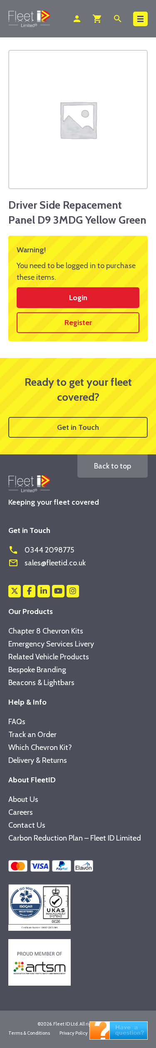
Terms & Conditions (29, 1033)
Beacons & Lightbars (41, 682)
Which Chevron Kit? (40, 747)
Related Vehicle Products (48, 656)
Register (78, 322)
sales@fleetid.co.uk (47, 563)
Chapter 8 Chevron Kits (45, 631)
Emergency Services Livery (51, 644)
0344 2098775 (41, 550)
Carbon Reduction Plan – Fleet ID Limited (74, 838)
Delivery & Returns (37, 760)
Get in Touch (78, 427)
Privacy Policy (73, 1033)
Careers (20, 812)
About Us (23, 799)
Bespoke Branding (37, 669)
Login (78, 297)
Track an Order (32, 734)
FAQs (16, 721)
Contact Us (26, 825)
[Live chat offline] (118, 1029)
